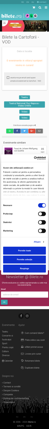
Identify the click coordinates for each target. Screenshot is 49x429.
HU (33, 2)
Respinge (24, 268)
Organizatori (9, 402)
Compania (8, 394)
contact (42, 2)
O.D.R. (29, 426)
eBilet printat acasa (34, 347)
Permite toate (24, 250)
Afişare (37, 242)
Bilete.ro (32, 422)
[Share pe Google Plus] (31, 131)
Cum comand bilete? (34, 333)
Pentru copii (7, 347)
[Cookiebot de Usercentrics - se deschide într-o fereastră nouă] (34, 158)
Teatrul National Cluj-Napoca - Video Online (24, 104)
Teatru (24, 97)
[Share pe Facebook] (17, 131)
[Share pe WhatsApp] (9, 131)
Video (25, 111)
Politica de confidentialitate (16, 398)
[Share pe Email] (39, 131)
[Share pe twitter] (24, 131)
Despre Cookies (11, 390)
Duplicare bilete (32, 368)
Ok (4, 302)
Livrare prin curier (33, 354)
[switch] (42, 214)
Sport (4, 343)
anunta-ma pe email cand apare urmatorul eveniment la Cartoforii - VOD (25, 79)
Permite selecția (24, 259)
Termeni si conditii (11, 386)
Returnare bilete (32, 361)
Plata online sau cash (35, 340)
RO (23, 2)
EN (28, 2)
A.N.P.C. (20, 426)
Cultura (5, 351)
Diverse (6, 355)
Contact (7, 383)
